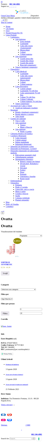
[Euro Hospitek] (23, 16)
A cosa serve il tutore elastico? (14, 374)
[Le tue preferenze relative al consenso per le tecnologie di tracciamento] (39, 439)
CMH (27, 425)
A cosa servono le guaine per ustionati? (17, 384)
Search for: (5, 439)
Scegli (5, 273)
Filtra (5, 313)
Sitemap (4, 425)
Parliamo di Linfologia (12, 364)
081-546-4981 (36, 434)
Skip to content (6, 22)
